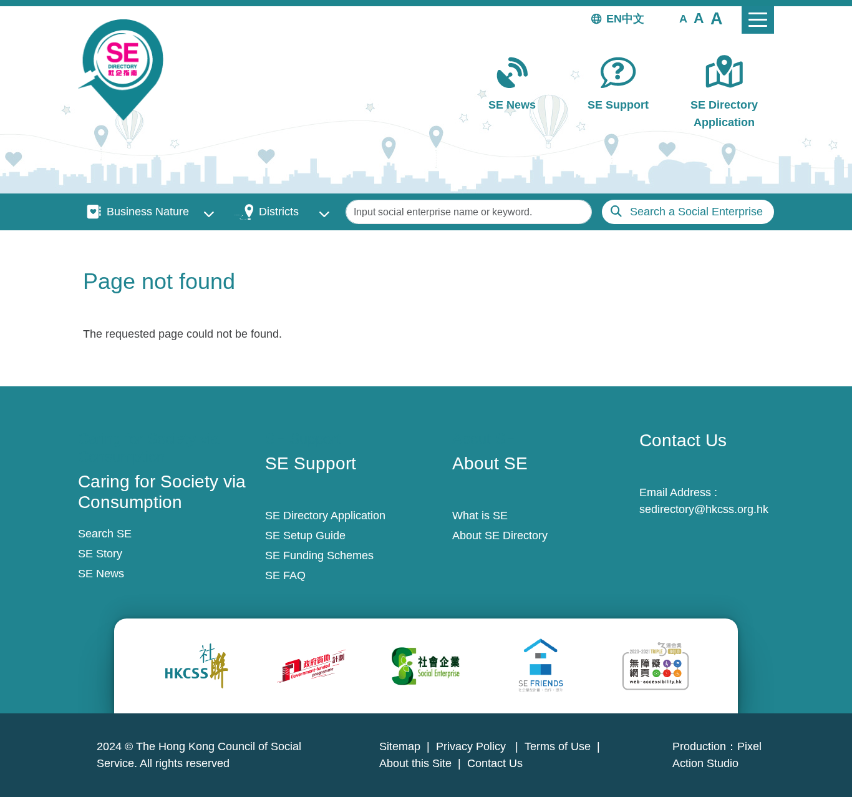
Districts (279, 211)
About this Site (415, 763)
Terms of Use (558, 746)
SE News (512, 105)
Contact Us (495, 763)
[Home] (125, 69)
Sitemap (399, 746)
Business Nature (148, 211)
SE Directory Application (724, 113)
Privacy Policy (472, 746)
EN (614, 18)
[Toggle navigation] (758, 20)
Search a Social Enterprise (696, 211)
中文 (633, 18)
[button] (683, 18)
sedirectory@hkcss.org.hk (703, 509)
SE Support (618, 105)
